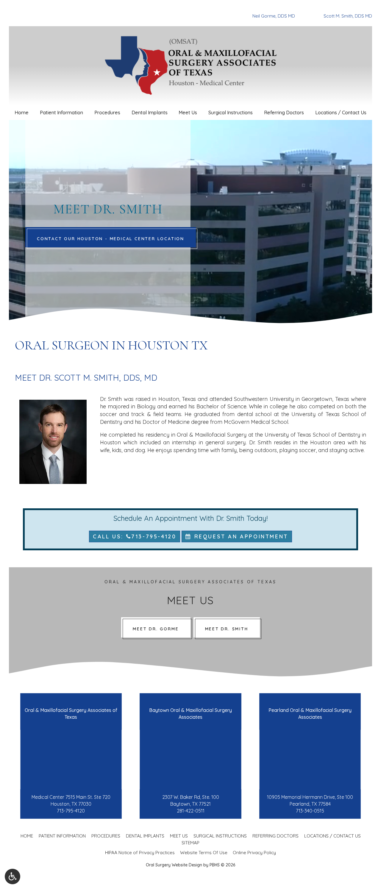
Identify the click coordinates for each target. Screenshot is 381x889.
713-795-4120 (71, 811)
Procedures (107, 112)
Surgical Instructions (230, 112)
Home (22, 112)
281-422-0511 (190, 811)
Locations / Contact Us (340, 112)
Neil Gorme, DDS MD (273, 16)
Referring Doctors (284, 112)
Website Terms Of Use (203, 852)
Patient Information (61, 112)
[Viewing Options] (12, 876)
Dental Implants (150, 112)
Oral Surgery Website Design (174, 865)
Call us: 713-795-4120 (134, 536)
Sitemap (190, 843)
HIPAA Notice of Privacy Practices (140, 852)
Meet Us (188, 112)
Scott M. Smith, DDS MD (348, 16)
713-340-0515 (310, 811)
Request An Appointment (240, 536)
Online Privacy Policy (254, 852)
